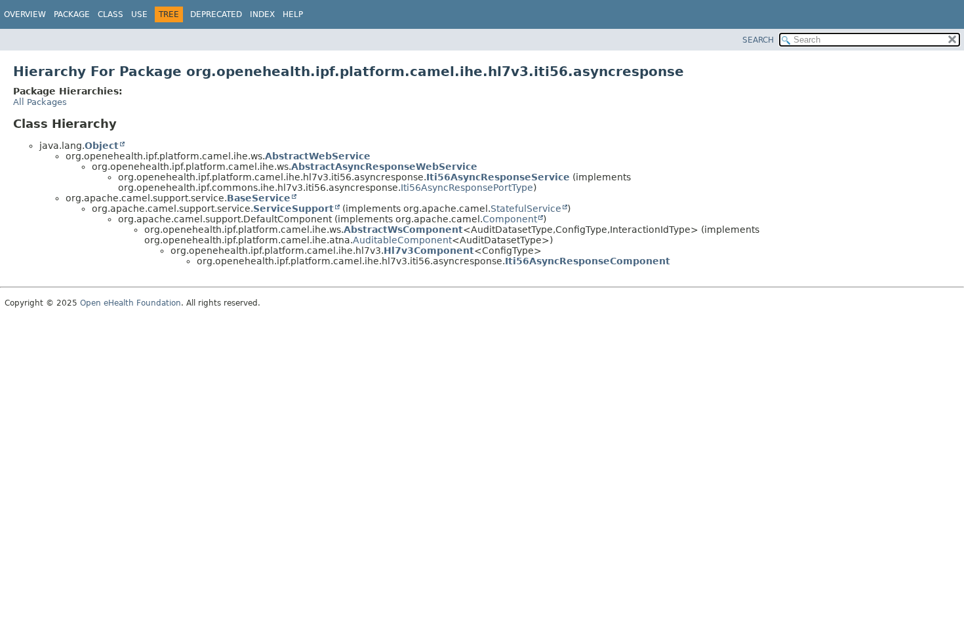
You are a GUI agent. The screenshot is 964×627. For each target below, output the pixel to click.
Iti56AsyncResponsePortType (467, 187)
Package (72, 14)
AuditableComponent (402, 240)
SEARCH (758, 40)
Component (510, 219)
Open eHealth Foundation (130, 303)
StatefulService (526, 208)
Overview (25, 14)
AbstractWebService (318, 156)
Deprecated (216, 14)
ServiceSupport (293, 208)
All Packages (40, 102)
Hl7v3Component (429, 250)
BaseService (259, 198)
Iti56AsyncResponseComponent (587, 261)
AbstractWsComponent (403, 229)
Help (293, 14)
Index (262, 14)
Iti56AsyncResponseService (498, 177)
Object (102, 145)
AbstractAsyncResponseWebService (384, 166)
